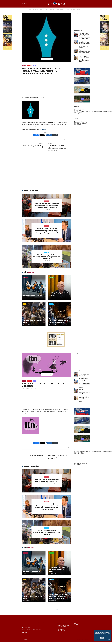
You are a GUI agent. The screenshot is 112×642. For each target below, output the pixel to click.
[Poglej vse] (82, 71)
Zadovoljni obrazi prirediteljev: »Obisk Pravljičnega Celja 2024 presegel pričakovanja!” (58, 320)
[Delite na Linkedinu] (50, 374)
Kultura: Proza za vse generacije (33, 296)
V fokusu (29, 9)
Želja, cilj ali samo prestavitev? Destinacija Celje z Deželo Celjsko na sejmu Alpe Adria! (46, 256)
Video (78, 9)
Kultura (24, 65)
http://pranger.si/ (43, 129)
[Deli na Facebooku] (45, 374)
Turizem (46, 252)
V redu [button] (102, 637)
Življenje (67, 9)
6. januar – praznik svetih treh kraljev (32, 321)
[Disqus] (46, 171)
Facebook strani (37, 437)
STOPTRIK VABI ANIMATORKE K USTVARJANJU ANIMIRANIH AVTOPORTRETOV (35, 455)
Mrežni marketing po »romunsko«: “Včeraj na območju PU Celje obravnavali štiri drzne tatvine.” (84, 59)
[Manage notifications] (109, 639)
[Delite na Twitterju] (47, 374)
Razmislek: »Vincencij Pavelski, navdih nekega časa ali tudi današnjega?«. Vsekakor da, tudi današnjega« (47, 205)
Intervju (73, 9)
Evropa (42, 9)
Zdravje (52, 9)
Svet (47, 9)
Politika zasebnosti (85, 639)
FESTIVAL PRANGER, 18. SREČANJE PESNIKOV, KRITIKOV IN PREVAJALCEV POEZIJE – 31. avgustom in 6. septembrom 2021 (57, 456)
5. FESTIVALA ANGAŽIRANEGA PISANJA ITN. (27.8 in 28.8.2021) (33, 146)
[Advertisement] (45, 86)
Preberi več (106, 635)
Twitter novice (59, 9)
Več (34, 65)
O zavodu (78, 639)
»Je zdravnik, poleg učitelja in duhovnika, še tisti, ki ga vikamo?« (58, 294)
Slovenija (35, 9)
